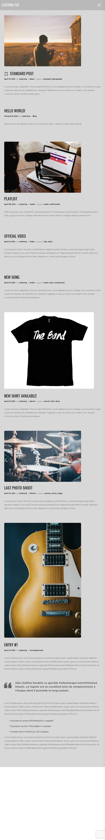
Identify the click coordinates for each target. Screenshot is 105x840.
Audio (32, 204)
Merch (32, 401)
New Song (11, 277)
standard (47, 79)
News (32, 79)
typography (57, 79)
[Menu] (99, 5)
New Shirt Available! (20, 396)
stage (59, 493)
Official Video (15, 236)
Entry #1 (11, 645)
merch (47, 401)
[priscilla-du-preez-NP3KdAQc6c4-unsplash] (31, 720)
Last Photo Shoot (18, 488)
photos (48, 493)
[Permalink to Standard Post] (42, 40)
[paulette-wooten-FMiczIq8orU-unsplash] (30, 726)
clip (45, 242)
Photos (33, 493)
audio (46, 204)
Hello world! (14, 110)
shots (54, 493)
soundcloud (59, 283)
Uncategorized (36, 650)
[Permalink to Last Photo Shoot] (42, 456)
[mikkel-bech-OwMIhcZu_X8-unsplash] (29, 731)
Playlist (10, 198)
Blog (35, 116)
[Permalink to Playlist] (42, 167)
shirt (53, 401)
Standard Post (22, 73)
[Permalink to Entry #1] (42, 580)
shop (57, 401)
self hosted (55, 204)
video (50, 242)
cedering (23, 79)
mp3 (51, 283)
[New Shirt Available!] (49, 350)
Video (32, 242)
